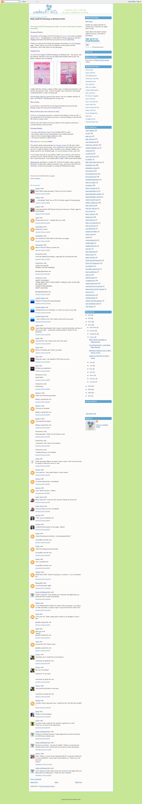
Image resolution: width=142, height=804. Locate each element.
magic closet (90, 234)
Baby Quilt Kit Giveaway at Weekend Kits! (47, 19)
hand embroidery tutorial (93, 197)
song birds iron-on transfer (94, 286)
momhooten (39, 227)
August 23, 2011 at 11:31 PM (42, 303)
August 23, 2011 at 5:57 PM (42, 193)
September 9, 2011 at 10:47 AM (43, 764)
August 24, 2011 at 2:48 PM (42, 380)
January (92, 382)
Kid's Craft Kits (90, 93)
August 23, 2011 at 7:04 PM (42, 250)
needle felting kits (91, 246)
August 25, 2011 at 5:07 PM (42, 502)
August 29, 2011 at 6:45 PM (42, 738)
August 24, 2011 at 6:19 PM (42, 436)
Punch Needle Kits (92, 113)
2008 (89, 393)
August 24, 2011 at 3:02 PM (42, 427)
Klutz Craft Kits (90, 99)
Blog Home (89, 21)
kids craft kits (90, 205)
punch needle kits (91, 272)
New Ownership (91, 252)
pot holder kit (90, 266)
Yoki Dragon (89, 306)
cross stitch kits (91, 156)
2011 (89, 325)
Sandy (37, 325)
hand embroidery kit (92, 191)
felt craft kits (90, 171)
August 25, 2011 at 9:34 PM (42, 555)
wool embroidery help (92, 303)
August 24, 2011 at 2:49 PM (42, 389)
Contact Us (70, 38)
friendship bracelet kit (92, 179)
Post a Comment (35, 779)
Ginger (37, 533)
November (93, 327)
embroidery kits (90, 165)
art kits (88, 133)
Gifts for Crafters (91, 87)
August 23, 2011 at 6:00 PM (42, 213)
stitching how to (91, 295)
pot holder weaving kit (93, 269)
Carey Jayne (39, 497)
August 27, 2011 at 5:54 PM (42, 624)
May (91, 369)
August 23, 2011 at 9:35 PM (42, 294)
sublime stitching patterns (94, 301)
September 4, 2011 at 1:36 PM (43, 749)
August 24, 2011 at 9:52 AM (42, 370)
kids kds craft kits (91, 208)
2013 (89, 318)
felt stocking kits (91, 177)
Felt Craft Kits (90, 84)
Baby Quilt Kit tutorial (102, 60)
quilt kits (88, 275)
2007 (89, 396)
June (91, 365)
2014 (89, 315)
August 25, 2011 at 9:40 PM (42, 568)
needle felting (90, 243)
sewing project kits (92, 283)
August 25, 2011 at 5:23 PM (42, 511)
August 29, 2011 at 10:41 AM (42, 707)
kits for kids (89, 211)
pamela (37, 700)
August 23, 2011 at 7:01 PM (42, 232)
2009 (89, 389)
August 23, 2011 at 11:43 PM (42, 334)
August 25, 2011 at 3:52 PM (42, 475)
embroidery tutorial (91, 168)
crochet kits (89, 153)
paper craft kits (90, 257)
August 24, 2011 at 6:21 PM (42, 454)
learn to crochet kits (92, 223)
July (91, 362)
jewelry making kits (92, 202)
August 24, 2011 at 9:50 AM (42, 361)
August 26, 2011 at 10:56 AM (42, 599)
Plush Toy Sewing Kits (93, 263)
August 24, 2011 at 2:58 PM (42, 401)
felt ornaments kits (92, 174)
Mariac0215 (39, 583)
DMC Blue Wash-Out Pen (94, 162)
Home (56, 782)
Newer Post (34, 782)
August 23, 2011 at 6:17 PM (42, 222)
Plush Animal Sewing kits (94, 260)
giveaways (37, 178)
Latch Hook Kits (91, 104)
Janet (37, 614)
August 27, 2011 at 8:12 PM (42, 663)
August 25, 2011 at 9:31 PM (42, 542)
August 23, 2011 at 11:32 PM (42, 321)
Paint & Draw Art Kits (92, 107)
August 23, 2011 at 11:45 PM (42, 343)
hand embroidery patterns (94, 194)
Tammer (38, 572)
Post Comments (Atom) (47, 786)
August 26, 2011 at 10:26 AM (42, 588)
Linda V (37, 188)
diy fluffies (89, 159)
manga (88, 237)
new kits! (88, 249)
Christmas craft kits (92, 145)
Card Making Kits (91, 76)
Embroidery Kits (91, 81)
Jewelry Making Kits (92, 90)
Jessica (37, 470)
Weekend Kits (34, 162)
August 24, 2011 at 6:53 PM (42, 465)
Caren (37, 459)
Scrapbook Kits (90, 119)
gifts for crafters (91, 182)
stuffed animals (90, 298)
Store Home (89, 70)
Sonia (37, 217)
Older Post (78, 782)
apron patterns (90, 130)
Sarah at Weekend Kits (42, 592)
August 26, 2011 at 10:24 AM (42, 579)
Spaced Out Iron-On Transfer (95, 289)
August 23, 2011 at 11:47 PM (42, 352)
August (92, 337)
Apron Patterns (90, 73)
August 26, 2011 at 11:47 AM (42, 610)
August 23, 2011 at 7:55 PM (42, 259)
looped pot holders (91, 231)
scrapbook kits (90, 280)
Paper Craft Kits (91, 110)
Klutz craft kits (90, 214)
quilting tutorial (90, 278)
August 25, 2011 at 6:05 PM (42, 529)
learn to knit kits (91, 226)
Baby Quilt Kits (41, 96)
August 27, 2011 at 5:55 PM (42, 637)
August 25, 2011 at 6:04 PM (42, 520)
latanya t (38, 393)
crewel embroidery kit (92, 148)
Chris (37, 356)
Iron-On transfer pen (92, 200)
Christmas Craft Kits (92, 78)
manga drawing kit (91, 240)
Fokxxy (37, 654)
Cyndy (37, 720)
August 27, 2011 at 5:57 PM (42, 650)
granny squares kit (91, 188)
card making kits (91, 142)
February (93, 378)
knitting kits (89, 217)
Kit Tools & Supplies (92, 96)
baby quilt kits (90, 139)
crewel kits (89, 151)
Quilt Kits (89, 116)
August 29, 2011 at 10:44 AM (42, 716)
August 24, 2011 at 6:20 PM (42, 445)
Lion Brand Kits (90, 228)
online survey (90, 254)
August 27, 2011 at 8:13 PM (42, 696)
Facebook (77, 43)
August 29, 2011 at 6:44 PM (42, 727)
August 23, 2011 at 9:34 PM (42, 274)
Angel (37, 711)
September (93, 334)
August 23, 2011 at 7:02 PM (42, 241)
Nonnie (37, 603)
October (92, 331)
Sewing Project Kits (92, 122)
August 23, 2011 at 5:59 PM (42, 202)
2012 (89, 322)
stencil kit (89, 292)
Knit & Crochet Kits (92, 102)
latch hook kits (90, 220)
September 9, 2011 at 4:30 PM (43, 775)
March (92, 375)
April (91, 372)
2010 (89, 386)
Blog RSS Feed (91, 414)
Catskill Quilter (40, 298)
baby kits (88, 136)
